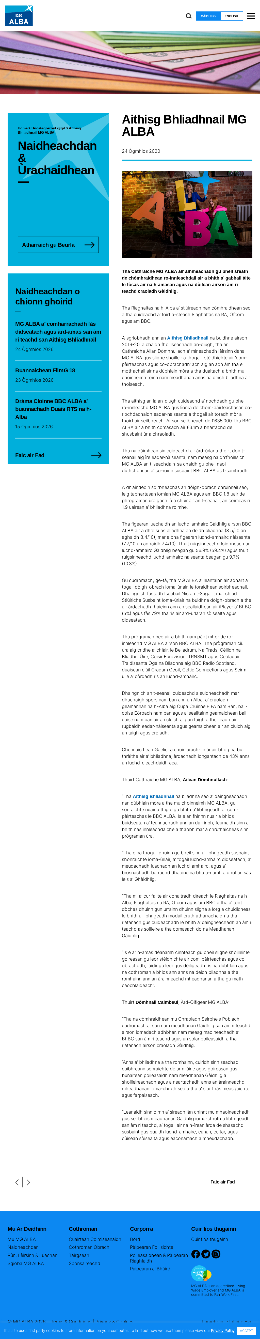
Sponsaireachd (84, 1263)
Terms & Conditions (71, 1321)
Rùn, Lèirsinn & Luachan (32, 1255)
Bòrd (135, 1239)
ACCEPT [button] (246, 1331)
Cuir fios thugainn (209, 1239)
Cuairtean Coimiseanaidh (95, 1239)
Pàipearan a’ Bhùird (150, 1268)
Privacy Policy (223, 1330)
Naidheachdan (23, 1247)
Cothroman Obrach (89, 1247)
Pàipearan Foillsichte (151, 1247)
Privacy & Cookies (114, 1321)
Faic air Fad (222, 1181)
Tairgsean (79, 1255)
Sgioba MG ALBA (26, 1263)
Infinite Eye (240, 1321)
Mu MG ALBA (22, 1239)
